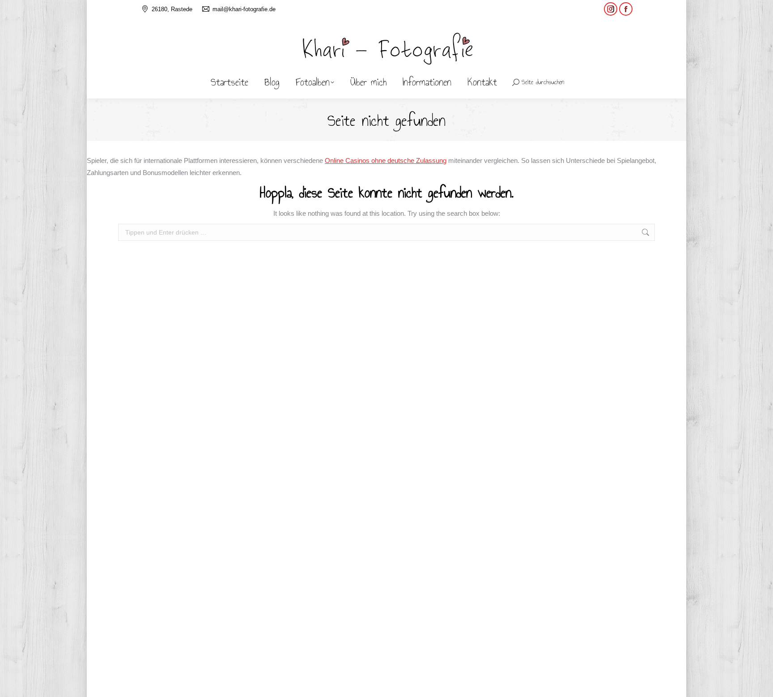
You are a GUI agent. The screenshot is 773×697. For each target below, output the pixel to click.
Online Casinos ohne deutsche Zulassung (385, 160)
